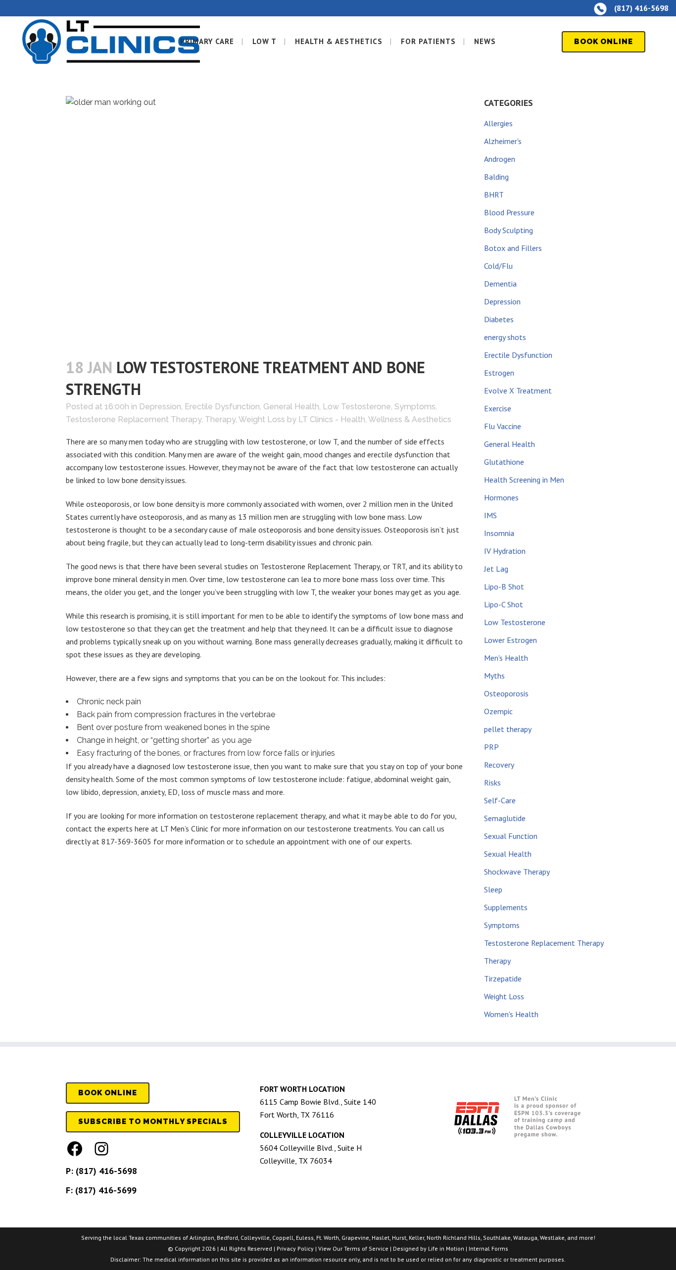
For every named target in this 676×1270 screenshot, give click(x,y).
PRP (491, 747)
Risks (492, 782)
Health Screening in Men (524, 480)
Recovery (499, 765)
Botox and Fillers (513, 248)
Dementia (500, 284)
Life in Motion (446, 1248)
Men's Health (506, 658)
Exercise (497, 408)
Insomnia (499, 533)
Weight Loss (262, 419)
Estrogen (499, 373)
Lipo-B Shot (504, 586)
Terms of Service (366, 1248)
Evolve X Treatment (518, 390)
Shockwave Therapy (517, 872)
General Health (291, 406)
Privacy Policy (295, 1248)
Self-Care (500, 800)
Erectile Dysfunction (222, 406)
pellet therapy (507, 729)
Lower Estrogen (510, 640)
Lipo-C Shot (503, 604)
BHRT (494, 194)
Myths (494, 676)
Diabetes (499, 319)
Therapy (220, 419)
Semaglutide (505, 818)
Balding (496, 177)
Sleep (493, 889)
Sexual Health (507, 854)
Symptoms (414, 406)
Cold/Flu (498, 266)
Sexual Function (510, 836)
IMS (490, 515)
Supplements (506, 907)
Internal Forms (488, 1248)
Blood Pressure (509, 212)
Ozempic (498, 711)
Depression (160, 406)
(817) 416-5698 (106, 1170)
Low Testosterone (357, 406)
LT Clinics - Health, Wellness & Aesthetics (374, 419)
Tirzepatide (503, 978)
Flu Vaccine (502, 426)
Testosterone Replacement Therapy (133, 419)
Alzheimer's (503, 141)
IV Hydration (505, 551)
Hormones (501, 497)
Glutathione (504, 462)
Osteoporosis (506, 693)
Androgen (499, 159)
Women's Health (511, 1014)
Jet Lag (496, 569)
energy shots (505, 337)
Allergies (498, 123)
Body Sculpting (508, 230)
